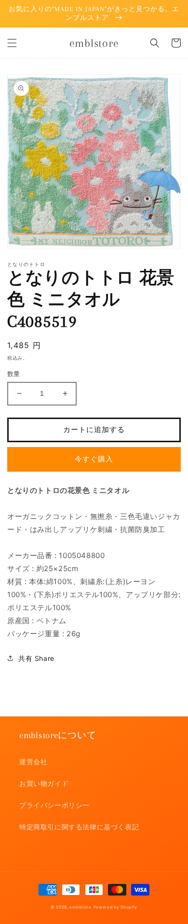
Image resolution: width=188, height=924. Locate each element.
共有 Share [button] (36, 658)
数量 (13, 374)
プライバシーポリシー (54, 805)
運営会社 (33, 761)
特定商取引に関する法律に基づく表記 (79, 827)
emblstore (80, 907)
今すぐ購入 (94, 458)
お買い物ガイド (43, 783)
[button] (12, 43)
